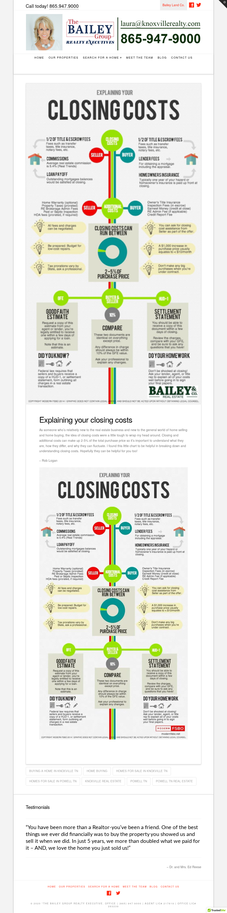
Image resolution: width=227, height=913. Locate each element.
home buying (97, 771)
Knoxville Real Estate (103, 781)
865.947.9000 (64, 5)
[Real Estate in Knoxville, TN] (114, 32)
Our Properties (63, 57)
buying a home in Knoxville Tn (53, 771)
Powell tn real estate (174, 781)
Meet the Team (139, 57)
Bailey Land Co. (173, 5)
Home (39, 57)
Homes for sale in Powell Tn (52, 781)
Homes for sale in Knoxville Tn (141, 771)
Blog (162, 57)
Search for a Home (102, 56)
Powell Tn (138, 781)
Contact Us (182, 57)
